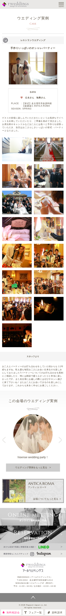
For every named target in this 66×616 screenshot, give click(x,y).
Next (60, 436)
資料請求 (57, 612)
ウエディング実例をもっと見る (31, 467)
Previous (5, 437)
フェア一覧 (35, 612)
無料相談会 (13, 612)
